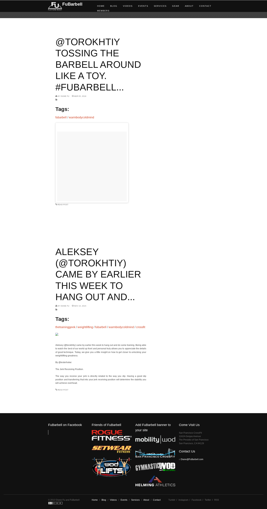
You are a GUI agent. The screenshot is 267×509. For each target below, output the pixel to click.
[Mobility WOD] (155, 443)
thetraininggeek (65, 327)
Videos (128, 6)
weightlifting (85, 327)
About (189, 6)
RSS (216, 500)
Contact (205, 6)
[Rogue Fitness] (112, 439)
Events (143, 6)
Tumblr (171, 500)
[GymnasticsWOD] (155, 470)
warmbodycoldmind (81, 117)
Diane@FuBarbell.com (192, 459)
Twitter (208, 500)
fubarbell (61, 117)
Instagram (183, 500)
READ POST (63, 205)
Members (103, 11)
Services (160, 6)
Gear (175, 6)
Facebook (196, 500)
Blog (113, 6)
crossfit (140, 327)
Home (101, 6)
